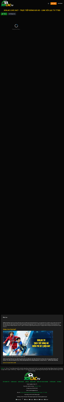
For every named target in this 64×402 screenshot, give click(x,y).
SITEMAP (59, 381)
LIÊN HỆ (27, 381)
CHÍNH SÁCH (14, 381)
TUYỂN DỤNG (53, 381)
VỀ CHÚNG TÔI (6, 381)
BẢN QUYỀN (33, 381)
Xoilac (4, 322)
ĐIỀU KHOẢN (21, 381)
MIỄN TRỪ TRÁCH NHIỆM (42, 381)
